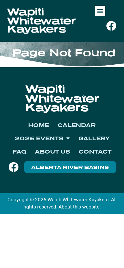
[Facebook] (111, 26)
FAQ (19, 151)
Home (38, 125)
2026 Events (39, 138)
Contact (95, 151)
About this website (79, 207)
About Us (52, 151)
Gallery (94, 138)
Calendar (77, 125)
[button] (100, 11)
